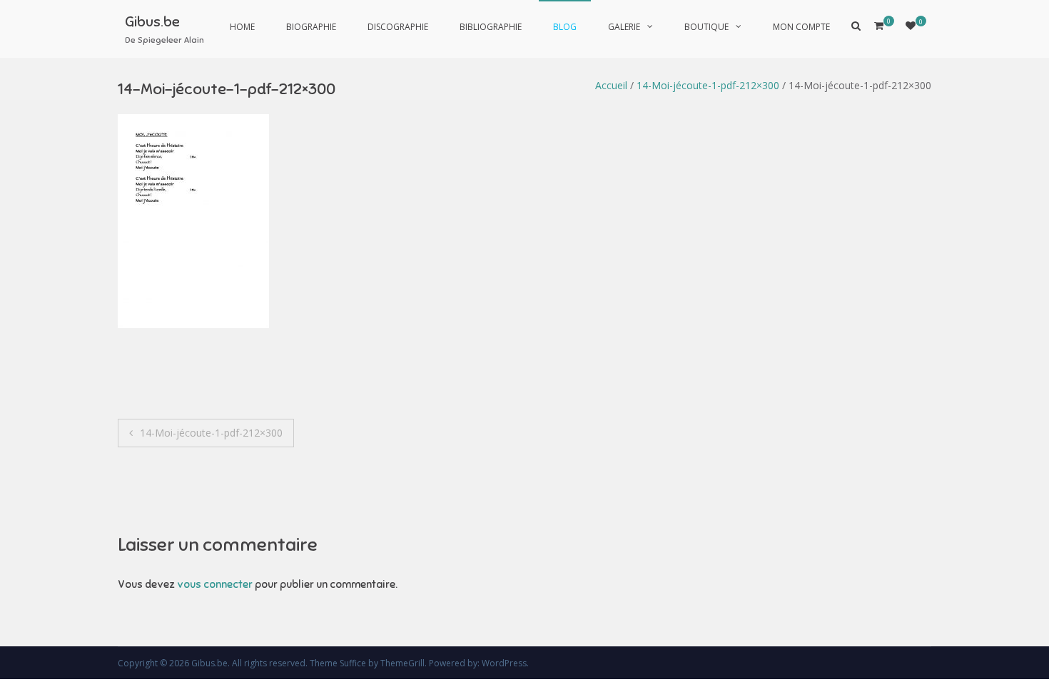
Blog (565, 27)
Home (242, 27)
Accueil (611, 85)
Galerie (624, 27)
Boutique (706, 27)
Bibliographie (491, 27)
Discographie (398, 27)
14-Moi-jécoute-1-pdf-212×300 (708, 85)
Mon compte (801, 27)
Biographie (311, 27)
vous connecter (215, 584)
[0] (911, 25)
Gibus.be (152, 22)
